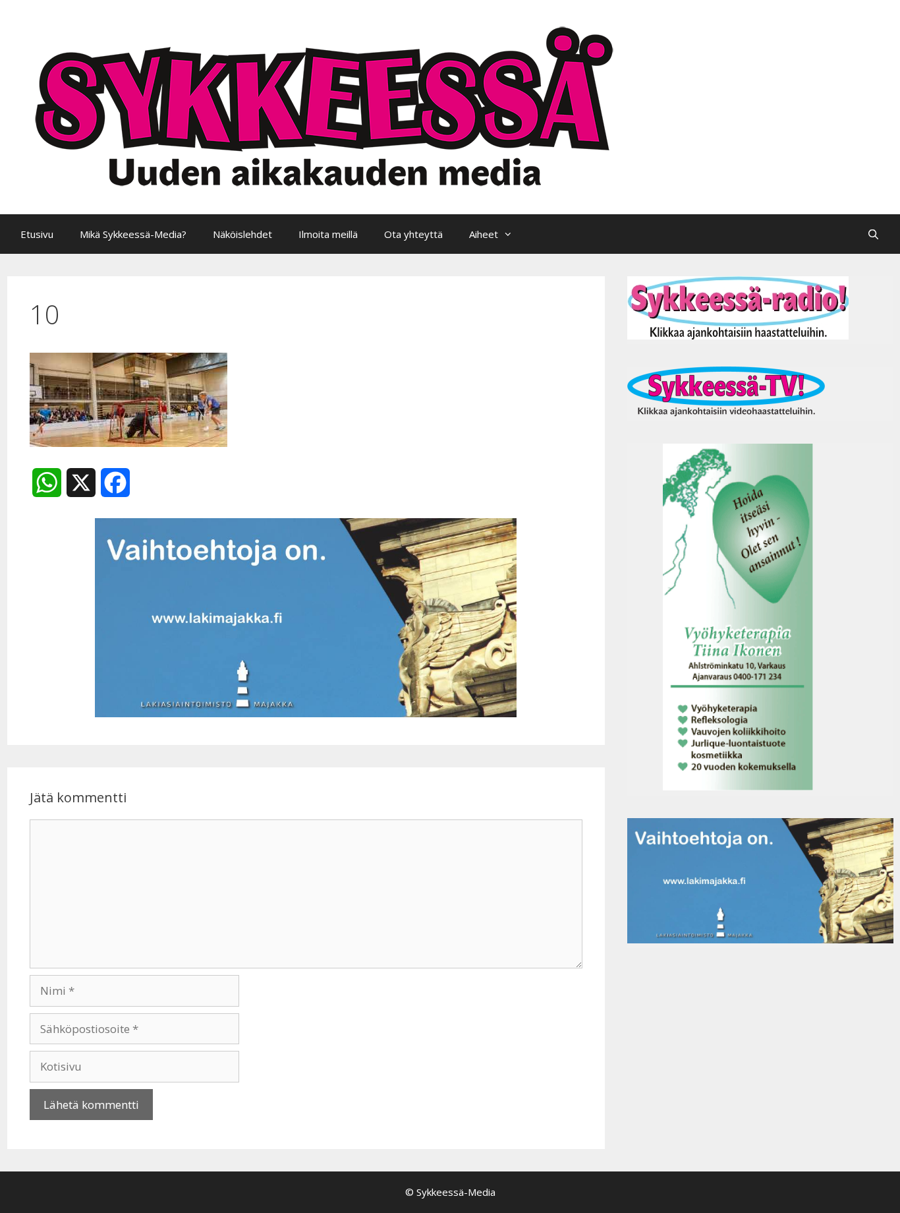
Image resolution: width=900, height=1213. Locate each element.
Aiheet (483, 234)
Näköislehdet (242, 234)
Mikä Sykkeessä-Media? (133, 234)
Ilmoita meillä (328, 234)
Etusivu (36, 234)
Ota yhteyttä (413, 234)
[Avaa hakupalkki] (873, 234)
